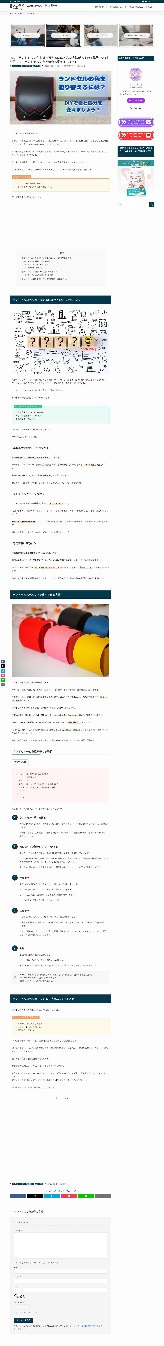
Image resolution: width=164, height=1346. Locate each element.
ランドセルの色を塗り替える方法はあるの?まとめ (45, 279)
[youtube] (146, 1)
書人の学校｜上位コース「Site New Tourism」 (33, 7)
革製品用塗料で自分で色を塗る (39, 261)
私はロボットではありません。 (27, 1312)
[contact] (149, 1)
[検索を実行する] (151, 204)
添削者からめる (48, 66)
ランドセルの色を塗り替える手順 (40, 275)
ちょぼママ (58, 66)
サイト (16, 1286)
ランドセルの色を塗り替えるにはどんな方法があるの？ (47, 258)
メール (17, 1277)
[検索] (152, 1)
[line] (143, 1)
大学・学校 (36, 66)
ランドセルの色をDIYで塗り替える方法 (40, 272)
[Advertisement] (60, 223)
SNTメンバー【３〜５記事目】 (22, 66)
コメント (18, 1231)
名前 (16, 1267)
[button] (18, 1196)
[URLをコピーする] (103, 1196)
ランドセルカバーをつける (38, 265)
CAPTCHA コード (20, 1303)
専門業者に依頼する (35, 268)
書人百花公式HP (136, 100)
